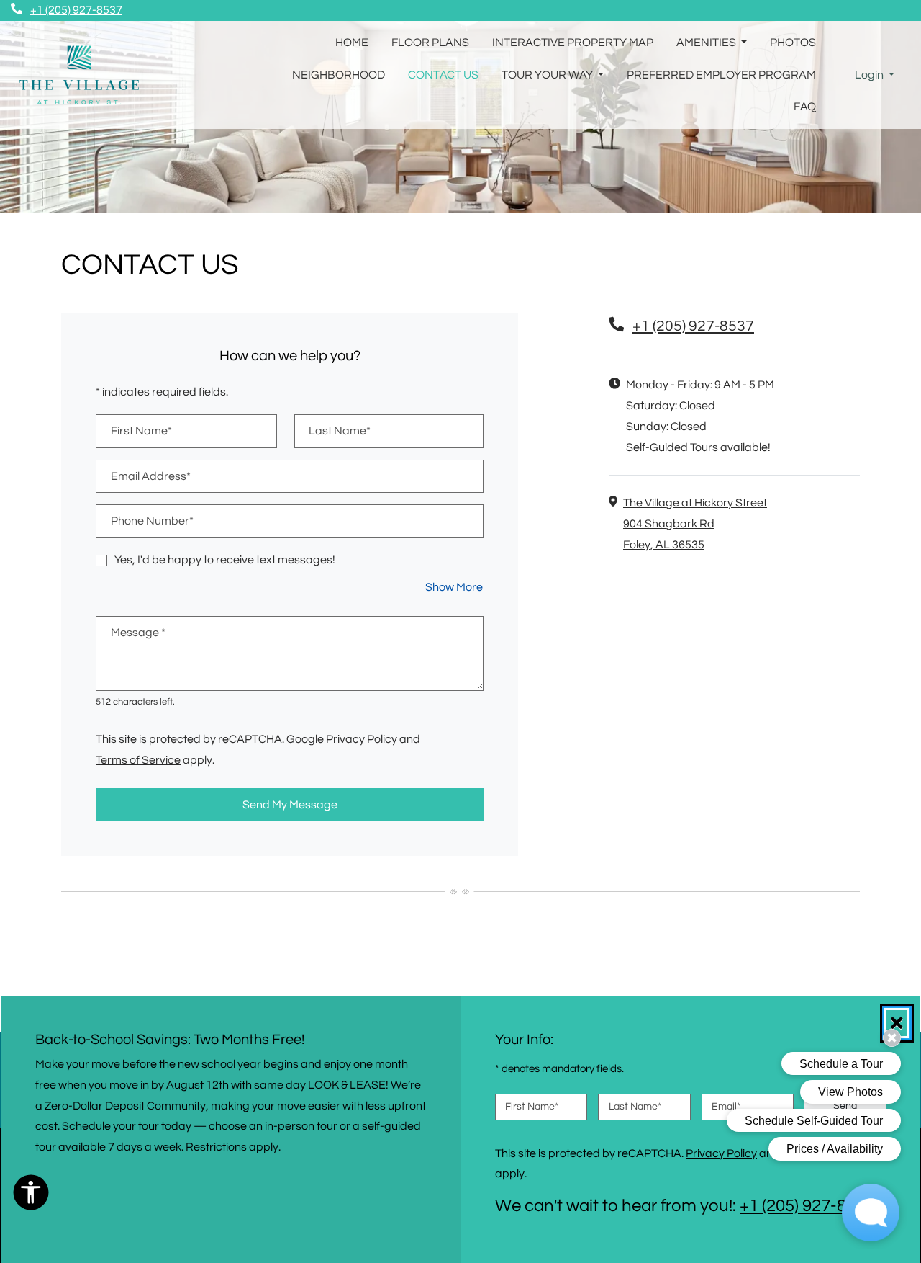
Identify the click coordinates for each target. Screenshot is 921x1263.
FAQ (805, 106)
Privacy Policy (361, 739)
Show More (454, 587)
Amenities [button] (707, 42)
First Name (531, 1107)
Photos (793, 42)
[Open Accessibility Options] (31, 1196)
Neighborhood (338, 75)
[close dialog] (897, 1023)
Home (351, 42)
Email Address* (151, 476)
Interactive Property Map (572, 42)
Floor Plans (430, 42)
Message (138, 632)
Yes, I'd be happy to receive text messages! (224, 560)
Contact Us (443, 75)
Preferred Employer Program (721, 75)
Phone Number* (152, 521)
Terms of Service (138, 760)
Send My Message (289, 805)
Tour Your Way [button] (548, 75)
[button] (874, 75)
